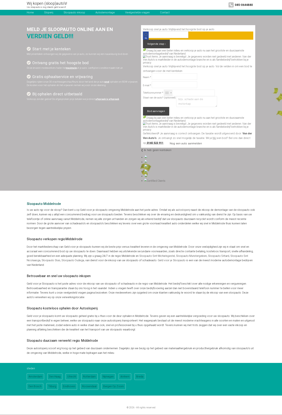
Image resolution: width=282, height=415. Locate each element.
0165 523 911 (155, 142)
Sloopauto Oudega (73, 260)
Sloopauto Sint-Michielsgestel (157, 255)
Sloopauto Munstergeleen (191, 255)
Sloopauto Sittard (218, 255)
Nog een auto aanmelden (185, 143)
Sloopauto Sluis (51, 260)
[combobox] (168, 93)
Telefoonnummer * (153, 92)
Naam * (147, 77)
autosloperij (183, 209)
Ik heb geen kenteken (157, 150)
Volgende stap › (156, 43)
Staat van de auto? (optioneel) (159, 97)
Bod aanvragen (156, 111)
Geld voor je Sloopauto (172, 260)
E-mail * (147, 85)
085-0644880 (244, 5)
